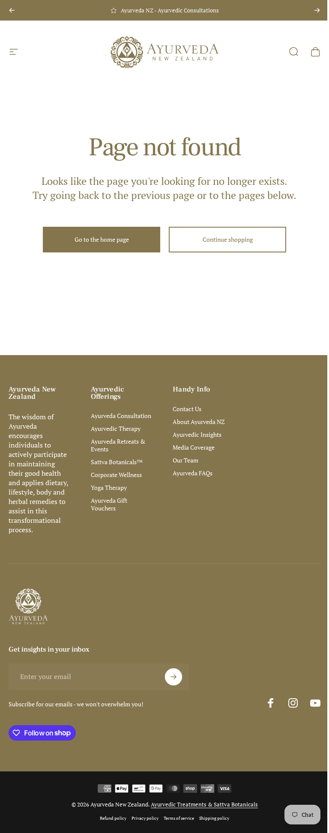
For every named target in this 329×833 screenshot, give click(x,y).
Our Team (185, 460)
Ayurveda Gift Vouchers (109, 504)
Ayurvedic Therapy (116, 429)
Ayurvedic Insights (197, 435)
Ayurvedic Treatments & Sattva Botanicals (204, 804)
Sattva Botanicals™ (117, 462)
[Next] (317, 10)
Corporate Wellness (116, 475)
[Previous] (12, 10)
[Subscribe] (173, 676)
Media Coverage (194, 447)
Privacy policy (145, 818)
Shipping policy (214, 818)
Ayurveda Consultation (121, 416)
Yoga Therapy (109, 488)
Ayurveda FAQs (192, 473)
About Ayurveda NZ (199, 422)
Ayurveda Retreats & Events (118, 445)
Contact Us (187, 409)
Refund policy (113, 818)
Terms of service (179, 818)
